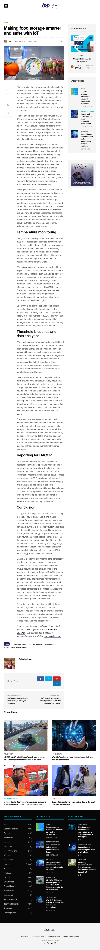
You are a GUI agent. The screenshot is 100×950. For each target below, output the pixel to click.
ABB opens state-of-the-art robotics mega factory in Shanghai (17, 700)
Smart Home (9, 886)
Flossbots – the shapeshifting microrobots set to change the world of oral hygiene (85, 832)
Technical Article (10, 899)
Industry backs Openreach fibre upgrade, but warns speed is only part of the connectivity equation (25, 803)
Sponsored (8, 895)
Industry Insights (10, 851)
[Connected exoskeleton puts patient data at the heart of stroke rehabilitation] (74, 780)
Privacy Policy (54, 937)
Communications (87, 111)
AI (5, 824)
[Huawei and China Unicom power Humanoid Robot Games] (74, 114)
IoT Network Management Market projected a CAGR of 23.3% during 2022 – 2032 (50, 700)
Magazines (8, 860)
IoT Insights (57, 754)
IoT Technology (50, 644)
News (6, 22)
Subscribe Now (38, 937)
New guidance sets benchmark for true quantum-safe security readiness (87, 140)
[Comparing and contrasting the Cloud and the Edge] (72, 847)
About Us (24, 937)
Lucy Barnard (79, 66)
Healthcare (56, 798)
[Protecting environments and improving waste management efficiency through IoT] (72, 862)
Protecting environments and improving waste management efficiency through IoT (87, 867)
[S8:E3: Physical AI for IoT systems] (82, 43)
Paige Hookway (14, 42)
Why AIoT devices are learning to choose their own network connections (72, 758)
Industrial (7, 842)
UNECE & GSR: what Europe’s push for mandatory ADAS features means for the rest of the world (24, 758)
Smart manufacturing (19, 648)
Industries (8, 846)
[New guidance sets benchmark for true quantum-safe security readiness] (74, 134)
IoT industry (38, 644)
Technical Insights (11, 904)
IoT (30, 644)
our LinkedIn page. (52, 636)
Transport (8, 754)
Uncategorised (10, 913)
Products (7, 873)
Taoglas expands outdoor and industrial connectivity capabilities (85, 97)
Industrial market (20, 644)
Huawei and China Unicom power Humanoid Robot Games (53, 848)
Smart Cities (9, 882)
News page (30, 629)
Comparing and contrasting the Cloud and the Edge (86, 849)
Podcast (82, 55)
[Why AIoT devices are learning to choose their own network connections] (74, 735)
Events (7, 833)
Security (84, 131)
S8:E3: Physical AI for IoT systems (82, 60)
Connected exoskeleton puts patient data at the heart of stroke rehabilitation (73, 803)
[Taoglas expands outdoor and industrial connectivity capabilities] (74, 91)
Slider (6, 648)
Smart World (9, 890)
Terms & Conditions (71, 937)
